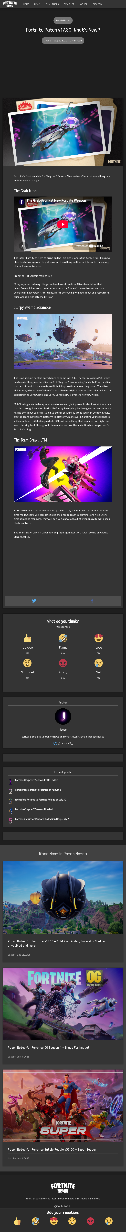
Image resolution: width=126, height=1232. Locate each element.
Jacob (47, 40)
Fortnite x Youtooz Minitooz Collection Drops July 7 (42, 819)
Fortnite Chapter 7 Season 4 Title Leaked (36, 780)
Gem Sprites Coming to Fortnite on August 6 (38, 789)
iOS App (84, 4)
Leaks (37, 4)
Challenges (52, 4)
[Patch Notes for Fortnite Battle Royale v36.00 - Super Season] (63, 1106)
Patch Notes (63, 20)
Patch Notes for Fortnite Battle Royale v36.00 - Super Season (52, 1149)
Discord (97, 4)
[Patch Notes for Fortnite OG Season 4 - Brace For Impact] (63, 1004)
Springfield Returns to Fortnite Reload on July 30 (40, 799)
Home (26, 4)
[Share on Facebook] (92, 601)
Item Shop (69, 4)
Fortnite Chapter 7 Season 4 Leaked (34, 809)
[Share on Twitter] (34, 601)
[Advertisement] (63, 73)
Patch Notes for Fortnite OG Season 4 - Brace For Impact (49, 1047)
